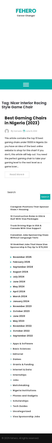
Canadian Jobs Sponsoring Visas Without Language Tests (29, 236)
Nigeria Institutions (24, 390)
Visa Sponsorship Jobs (26, 416)
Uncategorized (22, 411)
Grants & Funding (23, 364)
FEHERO (26, 11)
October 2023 (21, 311)
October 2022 (21, 330)
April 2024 (19, 291)
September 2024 (23, 266)
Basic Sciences (22, 348)
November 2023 (22, 306)
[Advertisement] (26, 52)
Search (12, 192)
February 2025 (21, 262)
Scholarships (20, 400)
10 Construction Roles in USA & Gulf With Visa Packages (27, 217)
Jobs (16, 380)
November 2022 (22, 325)
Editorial (18, 354)
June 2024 (19, 281)
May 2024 (19, 286)
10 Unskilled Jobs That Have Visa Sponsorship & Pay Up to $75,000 (29, 246)
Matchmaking (21, 385)
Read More (16, 174)
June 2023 (19, 316)
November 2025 (22, 257)
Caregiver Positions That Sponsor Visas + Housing (29, 208)
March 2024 (20, 296)
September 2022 (23, 335)
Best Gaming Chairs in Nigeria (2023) (26, 120)
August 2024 (20, 271)
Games (17, 359)
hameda (18, 131)
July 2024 (18, 276)
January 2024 (21, 301)
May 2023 (18, 321)
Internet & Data (22, 369)
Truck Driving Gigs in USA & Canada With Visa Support (26, 227)
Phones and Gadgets (25, 395)
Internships (19, 374)
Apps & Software (23, 343)
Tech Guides (20, 406)
